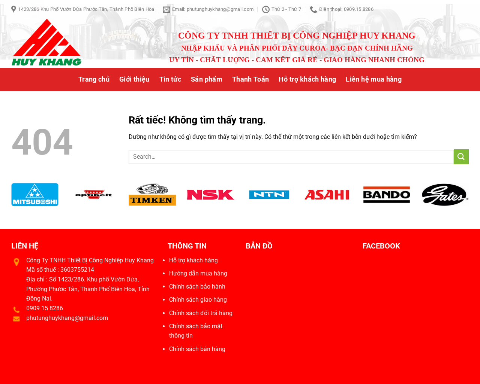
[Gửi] (461, 156)
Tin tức (170, 79)
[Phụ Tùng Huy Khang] (62, 43)
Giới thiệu (134, 79)
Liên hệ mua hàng (374, 79)
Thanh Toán (250, 79)
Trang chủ (94, 79)
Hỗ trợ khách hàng (307, 79)
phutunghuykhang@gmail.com (67, 317)
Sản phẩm (206, 79)
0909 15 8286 (44, 308)
